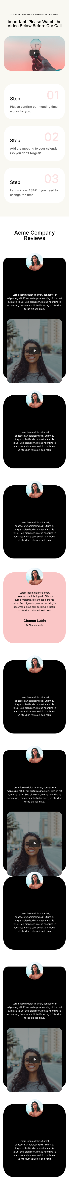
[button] (34, 53)
